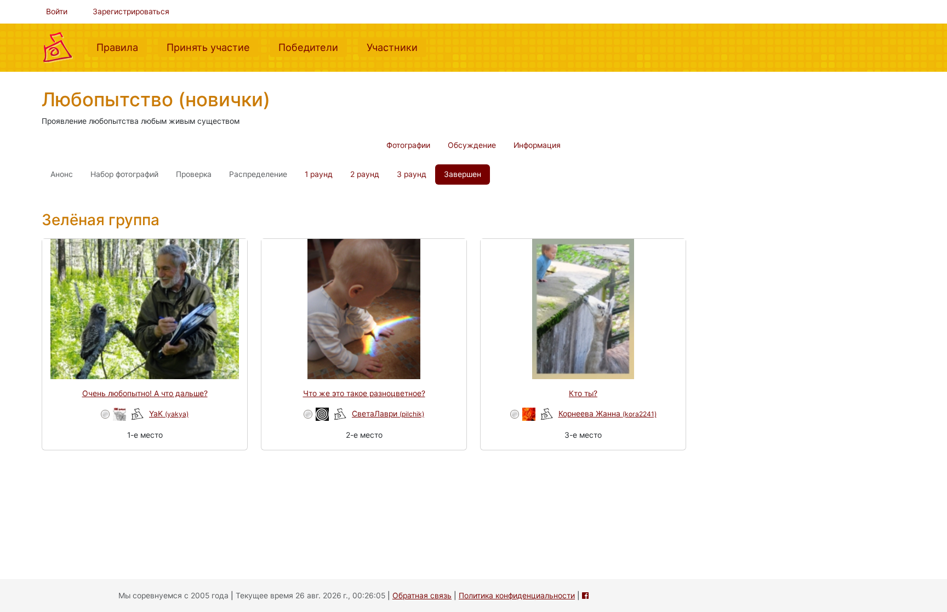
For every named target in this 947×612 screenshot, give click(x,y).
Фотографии (408, 145)
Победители (312, 47)
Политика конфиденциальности (517, 595)
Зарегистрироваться (131, 11)
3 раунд (411, 174)
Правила (121, 47)
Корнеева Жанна (607, 413)
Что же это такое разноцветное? (364, 393)
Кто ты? (583, 393)
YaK (169, 413)
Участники (396, 47)
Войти (56, 11)
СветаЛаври (388, 413)
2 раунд (364, 174)
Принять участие (213, 47)
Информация (537, 145)
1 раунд (319, 174)
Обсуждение (472, 145)
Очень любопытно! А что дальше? (145, 393)
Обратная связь (422, 595)
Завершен (462, 174)
